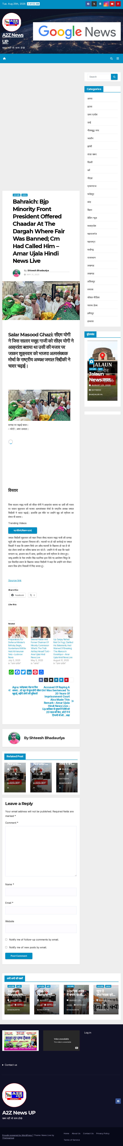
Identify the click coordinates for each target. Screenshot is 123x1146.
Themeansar (8, 1138)
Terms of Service (72, 1140)
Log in (87, 1032)
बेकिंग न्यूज (92, 217)
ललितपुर (91, 281)
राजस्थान (91, 257)
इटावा (89, 106)
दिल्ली (90, 162)
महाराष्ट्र (91, 241)
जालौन (90, 138)
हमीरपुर (90, 313)
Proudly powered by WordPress (17, 1135)
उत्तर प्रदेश (17, 195)
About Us (76, 1133)
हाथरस (90, 321)
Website (9, 921)
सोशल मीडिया (93, 297)
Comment (11, 822)
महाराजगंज (92, 233)
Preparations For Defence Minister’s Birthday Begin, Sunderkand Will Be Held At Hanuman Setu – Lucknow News (17, 648)
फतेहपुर (90, 193)
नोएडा (90, 178)
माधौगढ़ (90, 249)
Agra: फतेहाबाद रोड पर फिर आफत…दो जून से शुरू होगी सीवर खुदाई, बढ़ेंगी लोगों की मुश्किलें (26, 690)
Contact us (11, 1064)
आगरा (90, 98)
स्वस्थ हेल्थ (92, 305)
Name (9, 884)
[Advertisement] (41, 94)
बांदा (89, 201)
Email (9, 902)
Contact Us (88, 1133)
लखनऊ (24, 195)
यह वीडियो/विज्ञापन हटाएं (23, 530)
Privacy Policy (102, 1133)
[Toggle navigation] (118, 58)
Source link (14, 580)
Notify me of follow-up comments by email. (34, 939)
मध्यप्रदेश (91, 225)
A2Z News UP (18, 1113)
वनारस (90, 289)
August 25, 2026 (104, 385)
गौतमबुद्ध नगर (93, 130)
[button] (111, 58)
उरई (89, 122)
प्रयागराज (91, 186)
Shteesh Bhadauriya (38, 270)
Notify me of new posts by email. (28, 947)
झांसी (89, 146)
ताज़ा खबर (92, 154)
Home (66, 1133)
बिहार (89, 209)
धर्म (88, 170)
